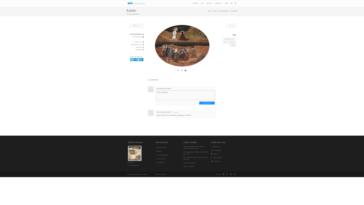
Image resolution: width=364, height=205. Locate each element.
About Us (216, 154)
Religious (232, 42)
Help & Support (217, 157)
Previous (137, 25)
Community (218, 3)
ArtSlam (145, 174)
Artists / (215, 11)
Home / (210, 11)
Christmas (130, 162)
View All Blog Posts (189, 163)
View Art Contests (188, 166)
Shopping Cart (217, 150)
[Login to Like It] (178, 70)
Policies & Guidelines (160, 174)
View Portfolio (137, 36)
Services (209, 3)
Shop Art (159, 151)
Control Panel (160, 162)
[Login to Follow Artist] (186, 70)
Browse (195, 3)
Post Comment (207, 103)
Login (226, 3)
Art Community (161, 159)
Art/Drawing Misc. (229, 39)
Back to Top (216, 146)
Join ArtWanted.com (162, 155)
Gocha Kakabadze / (224, 11)
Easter (233, 45)
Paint (225, 42)
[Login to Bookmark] (181, 70)
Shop (202, 3)
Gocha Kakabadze (133, 14)
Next (230, 25)
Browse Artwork (161, 147)
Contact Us (216, 161)
